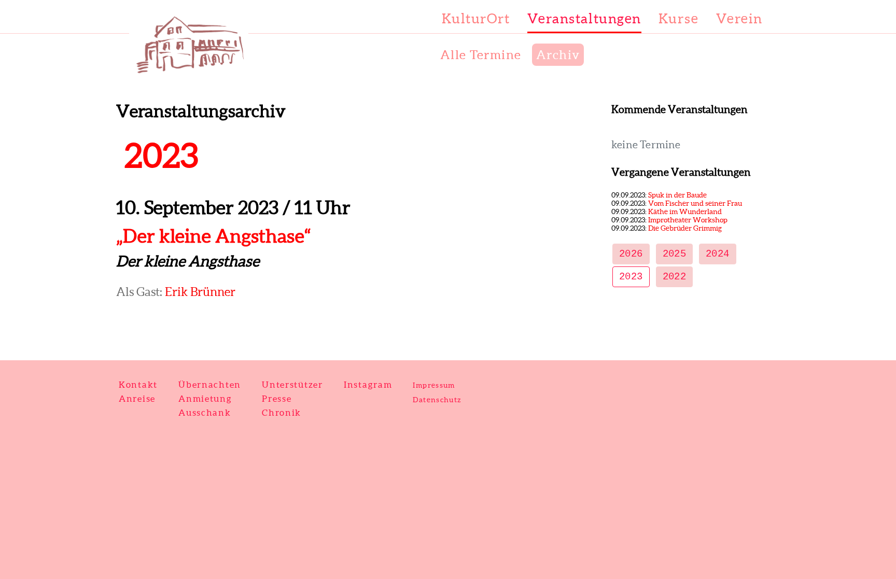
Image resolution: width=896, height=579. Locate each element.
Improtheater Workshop (687, 220)
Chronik (281, 412)
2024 (718, 254)
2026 (631, 254)
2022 (675, 277)
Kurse (679, 18)
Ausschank (204, 412)
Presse (276, 398)
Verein (739, 18)
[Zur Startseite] (173, 72)
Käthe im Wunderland (685, 211)
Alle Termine (481, 55)
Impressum (434, 385)
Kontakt (138, 384)
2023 (631, 277)
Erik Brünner (200, 292)
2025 (675, 254)
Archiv (558, 55)
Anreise (137, 398)
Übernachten (209, 384)
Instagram (368, 384)
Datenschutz (437, 400)
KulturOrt (476, 18)
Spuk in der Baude (677, 195)
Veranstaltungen (584, 18)
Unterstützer (292, 384)
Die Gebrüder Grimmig (685, 228)
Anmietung (205, 398)
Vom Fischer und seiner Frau (695, 203)
